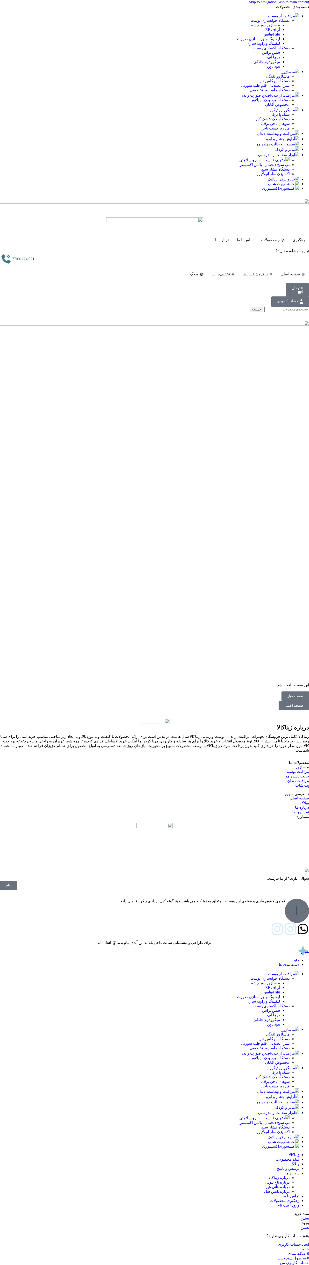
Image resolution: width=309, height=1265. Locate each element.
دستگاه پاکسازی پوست (271, 48)
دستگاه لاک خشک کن (273, 119)
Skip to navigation (263, 2)
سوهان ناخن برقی (275, 124)
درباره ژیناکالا (279, 1178)
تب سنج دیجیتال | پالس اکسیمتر (265, 165)
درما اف (273, 57)
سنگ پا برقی (280, 114)
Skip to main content (293, 2)
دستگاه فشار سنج (275, 169)
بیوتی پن (273, 66)
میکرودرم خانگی (266, 62)
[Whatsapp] (303, 929)
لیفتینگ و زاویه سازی (263, 43)
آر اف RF (272, 30)
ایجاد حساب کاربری (293, 1244)
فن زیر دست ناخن (275, 128)
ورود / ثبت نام (288, 1205)
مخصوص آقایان (277, 104)
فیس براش (271, 52)
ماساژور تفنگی (278, 76)
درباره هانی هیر (278, 1187)
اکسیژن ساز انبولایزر (273, 174)
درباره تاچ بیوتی (277, 1182)
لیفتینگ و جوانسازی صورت (258, 39)
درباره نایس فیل (277, 1191)
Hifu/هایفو (272, 34)
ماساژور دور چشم (265, 25)
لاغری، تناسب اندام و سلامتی (262, 160)
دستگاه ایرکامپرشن (274, 81)
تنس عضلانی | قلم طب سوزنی (265, 85)
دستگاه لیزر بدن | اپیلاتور (270, 100)
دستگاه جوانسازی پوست (270, 20)
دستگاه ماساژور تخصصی (270, 90)
